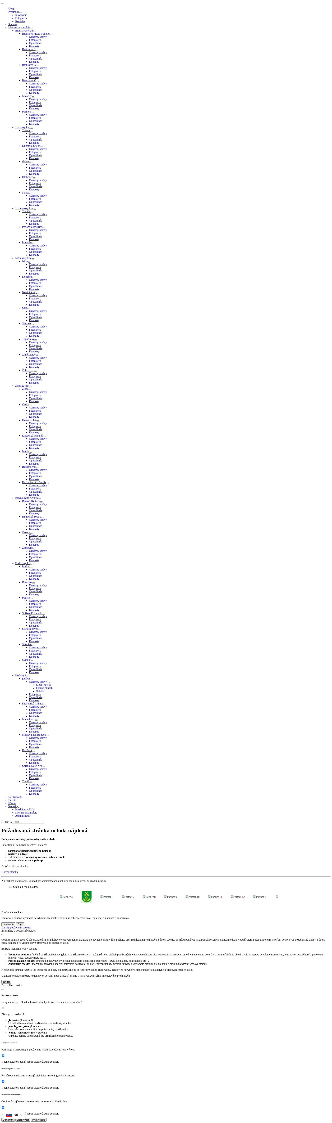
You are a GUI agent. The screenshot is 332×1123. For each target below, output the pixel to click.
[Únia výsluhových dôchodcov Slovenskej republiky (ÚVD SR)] (273, 897)
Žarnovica (27, 547)
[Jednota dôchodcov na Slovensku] (250, 897)
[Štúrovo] (32, 324)
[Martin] (30, 452)
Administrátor (22, 815)
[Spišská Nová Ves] (43, 766)
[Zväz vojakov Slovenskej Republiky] (76, 897)
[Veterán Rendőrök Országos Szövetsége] (56, 897)
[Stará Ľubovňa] (39, 629)
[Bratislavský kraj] (35, 31)
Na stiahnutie (15, 797)
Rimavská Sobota (31, 516)
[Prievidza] (33, 243)
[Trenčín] (31, 212)
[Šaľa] (28, 308)
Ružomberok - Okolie (34, 482)
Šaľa (24, 307)
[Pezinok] (32, 112)
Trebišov (27, 781)
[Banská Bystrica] (41, 501)
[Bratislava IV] (38, 65)
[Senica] (30, 193)
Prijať (20, 924)
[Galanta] (32, 162)
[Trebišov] (33, 782)
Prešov (26, 566)
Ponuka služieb (44, 687)
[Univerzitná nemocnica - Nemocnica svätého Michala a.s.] (227, 897)
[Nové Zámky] (38, 293)
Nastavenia (8, 924)
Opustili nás (35, 43)
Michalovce (28, 719)
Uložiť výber (23, 1119)
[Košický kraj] (30, 676)
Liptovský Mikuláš (32, 435)
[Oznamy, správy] (48, 682)
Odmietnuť (8, 1119)
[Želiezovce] (35, 371)
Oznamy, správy (38, 36)
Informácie (21, 15)
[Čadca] (30, 405)
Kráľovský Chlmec (32, 703)
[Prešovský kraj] (32, 564)
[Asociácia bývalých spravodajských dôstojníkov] (160, 897)
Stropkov (27, 644)
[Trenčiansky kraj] (34, 209)
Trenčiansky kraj (24, 208)
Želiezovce (28, 370)
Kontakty (20, 21)
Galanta (26, 161)
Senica (25, 192)
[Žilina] (30, 389)
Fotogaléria (21, 18)
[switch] (3, 1008)
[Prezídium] (20, 12)
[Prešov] (31, 567)
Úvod (11, 8)
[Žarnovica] (34, 548)
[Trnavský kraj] (31, 128)
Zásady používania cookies (16, 927)
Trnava (26, 130)
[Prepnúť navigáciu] (2, 3)
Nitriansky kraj (23, 258)
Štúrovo (26, 323)
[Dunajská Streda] (41, 146)
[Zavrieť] (2, 934)
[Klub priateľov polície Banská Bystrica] (205, 897)
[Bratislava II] (36, 50)
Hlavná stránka (9, 871)
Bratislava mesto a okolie (35, 33)
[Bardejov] (33, 582)
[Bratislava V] (37, 81)
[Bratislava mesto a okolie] (50, 34)
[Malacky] (33, 96)
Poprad (26, 597)
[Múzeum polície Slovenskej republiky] (182, 897)
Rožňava (27, 750)
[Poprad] (31, 598)
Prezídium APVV (25, 809)
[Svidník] (32, 660)
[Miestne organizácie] (31, 28)
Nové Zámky (29, 292)
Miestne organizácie (19, 27)
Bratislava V (29, 80)
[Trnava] (31, 131)
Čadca (25, 404)
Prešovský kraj (23, 563)
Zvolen (26, 532)
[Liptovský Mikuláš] (44, 436)
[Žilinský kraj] (30, 386)
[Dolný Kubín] (38, 420)
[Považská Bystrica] (43, 227)
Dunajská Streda (31, 145)
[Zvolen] (31, 533)
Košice (26, 678)
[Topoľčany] (35, 339)
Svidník (26, 659)
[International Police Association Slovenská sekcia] (139, 897)
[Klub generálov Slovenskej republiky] (96, 897)
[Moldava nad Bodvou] (47, 735)
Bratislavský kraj (24, 30)
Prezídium (13, 11)
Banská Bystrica (31, 501)
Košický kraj (22, 675)
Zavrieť (6, 982)
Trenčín (26, 211)
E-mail (12, 800)
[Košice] (31, 679)
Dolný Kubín (29, 420)
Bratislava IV (29, 64)
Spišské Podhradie (32, 613)
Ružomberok (29, 466)
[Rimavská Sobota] (42, 517)
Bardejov (27, 582)
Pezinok (26, 111)
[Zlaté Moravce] (39, 355)
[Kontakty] (20, 807)
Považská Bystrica (32, 226)
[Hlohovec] (34, 177)
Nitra (25, 261)
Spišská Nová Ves (32, 765)
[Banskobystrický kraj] (39, 498)
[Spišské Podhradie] (43, 614)
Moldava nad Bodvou (34, 734)
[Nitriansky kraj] (32, 258)
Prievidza (27, 242)
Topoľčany (28, 339)
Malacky (27, 96)
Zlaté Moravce (30, 354)
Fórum (12, 803)
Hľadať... (6, 821)
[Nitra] (29, 262)
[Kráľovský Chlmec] (44, 704)
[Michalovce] (36, 720)
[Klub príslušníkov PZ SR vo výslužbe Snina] (117, 897)
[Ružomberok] (37, 467)
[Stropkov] (33, 645)
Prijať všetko (38, 1119)
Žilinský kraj (22, 385)
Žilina (25, 388)
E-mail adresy (43, 684)
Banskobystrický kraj (26, 497)
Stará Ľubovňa (30, 628)
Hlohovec (27, 177)
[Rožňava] (33, 751)
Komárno (27, 276)
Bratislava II (28, 49)
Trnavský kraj (22, 127)
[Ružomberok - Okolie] (47, 483)
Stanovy (12, 24)
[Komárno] (34, 277)
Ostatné (40, 691)
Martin (25, 451)
